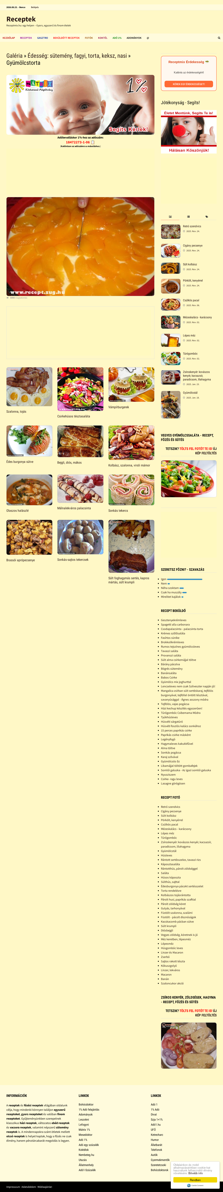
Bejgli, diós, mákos (69, 462)
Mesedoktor (85, 1134)
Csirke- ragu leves (172, 779)
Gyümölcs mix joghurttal (176, 682)
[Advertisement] (80, 171)
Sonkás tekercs (118, 511)
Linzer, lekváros (170, 970)
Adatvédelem (29, 1186)
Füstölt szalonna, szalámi (176, 913)
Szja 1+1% (157, 1119)
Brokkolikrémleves (172, 642)
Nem (164, 583)
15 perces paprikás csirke (176, 730)
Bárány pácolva (170, 664)
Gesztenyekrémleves (173, 620)
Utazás (83, 1160)
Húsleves (166, 855)
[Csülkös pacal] (171, 301)
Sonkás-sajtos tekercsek (72, 560)
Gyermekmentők (160, 1160)
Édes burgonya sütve (19, 462)
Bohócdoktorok (159, 1170)
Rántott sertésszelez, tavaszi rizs (181, 860)
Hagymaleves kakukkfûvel (177, 744)
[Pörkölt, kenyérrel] (171, 281)
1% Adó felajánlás (89, 1109)
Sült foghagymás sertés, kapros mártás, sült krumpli (128, 580)
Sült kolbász (190, 264)
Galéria (14, 55)
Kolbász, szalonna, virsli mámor (129, 465)
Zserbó (165, 957)
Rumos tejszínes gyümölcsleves (180, 646)
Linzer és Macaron (172, 952)
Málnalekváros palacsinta (74, 508)
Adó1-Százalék (87, 1170)
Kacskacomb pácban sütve (177, 921)
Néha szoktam (170, 588)
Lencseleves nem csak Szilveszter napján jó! (188, 686)
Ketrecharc (157, 1134)
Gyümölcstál (190, 392)
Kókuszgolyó (169, 966)
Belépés (35, 7)
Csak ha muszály (171, 592)
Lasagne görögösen (173, 783)
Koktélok (84, 1149)
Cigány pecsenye (192, 245)
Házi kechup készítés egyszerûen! (181, 708)
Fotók (89, 37)
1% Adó (155, 1109)
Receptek (21, 18)
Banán (165, 979)
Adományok (134, 37)
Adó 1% (117, 37)
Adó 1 (154, 1104)
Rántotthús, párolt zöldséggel (179, 868)
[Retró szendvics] (171, 227)
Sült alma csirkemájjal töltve (178, 660)
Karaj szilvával (169, 757)
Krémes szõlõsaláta (173, 633)
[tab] (170, 217)
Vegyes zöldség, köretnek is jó (179, 935)
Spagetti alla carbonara (175, 624)
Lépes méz (189, 335)
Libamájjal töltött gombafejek (179, 766)
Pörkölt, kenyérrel (193, 280)
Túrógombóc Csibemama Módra (180, 713)
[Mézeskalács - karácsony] (171, 318)
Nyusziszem (168, 774)
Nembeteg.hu (86, 1155)
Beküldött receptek (66, 37)
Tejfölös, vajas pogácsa (175, 704)
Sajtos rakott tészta (173, 961)
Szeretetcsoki (158, 1165)
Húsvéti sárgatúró (172, 721)
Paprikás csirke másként (176, 735)
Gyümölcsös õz (170, 761)
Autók (154, 1155)
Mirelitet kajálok (171, 597)
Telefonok (156, 1149)
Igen (164, 579)
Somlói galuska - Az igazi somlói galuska (186, 770)
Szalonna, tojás (16, 411)
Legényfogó (168, 739)
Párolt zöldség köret (173, 904)
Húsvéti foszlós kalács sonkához (181, 726)
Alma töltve (168, 748)
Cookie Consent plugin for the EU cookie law (195, 1185)
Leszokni (84, 1119)
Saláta (165, 873)
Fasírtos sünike (170, 638)
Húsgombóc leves (172, 948)
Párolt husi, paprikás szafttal (178, 899)
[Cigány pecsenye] (171, 246)
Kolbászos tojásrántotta (176, 895)
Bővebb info (195, 1173)
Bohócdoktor (86, 1104)
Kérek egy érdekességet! (189, 84)
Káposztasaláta (170, 864)
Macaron (166, 974)
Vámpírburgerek (118, 407)
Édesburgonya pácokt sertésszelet (182, 886)
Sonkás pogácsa (171, 752)
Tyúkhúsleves (169, 717)
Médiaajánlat (45, 1186)
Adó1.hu (156, 1124)
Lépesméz (167, 943)
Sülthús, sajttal (170, 882)
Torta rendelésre (171, 890)
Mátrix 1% (84, 1129)
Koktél (102, 37)
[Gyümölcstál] (171, 393)
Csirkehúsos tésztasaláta (73, 416)
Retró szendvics (192, 226)
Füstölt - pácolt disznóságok (178, 917)
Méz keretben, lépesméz (176, 939)
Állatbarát (156, 1145)
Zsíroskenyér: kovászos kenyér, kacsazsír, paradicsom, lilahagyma (197, 375)
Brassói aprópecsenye (20, 560)
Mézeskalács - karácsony (197, 317)
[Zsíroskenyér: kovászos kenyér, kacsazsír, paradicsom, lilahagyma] (171, 372)
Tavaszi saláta (169, 651)
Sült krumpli (168, 926)
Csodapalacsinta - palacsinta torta (182, 629)
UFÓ (153, 1129)
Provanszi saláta (171, 655)
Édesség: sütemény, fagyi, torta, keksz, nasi (77, 55)
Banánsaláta (168, 673)
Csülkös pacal (191, 300)
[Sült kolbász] (171, 265)
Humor (155, 1139)
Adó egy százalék (89, 1145)
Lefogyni (84, 1124)
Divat (154, 1114)
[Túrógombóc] (171, 354)
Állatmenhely (86, 1165)
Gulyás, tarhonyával (173, 908)
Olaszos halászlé (17, 511)
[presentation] (170, 217)
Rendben (195, 1180)
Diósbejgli (167, 930)
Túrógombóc (190, 353)
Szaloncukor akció (172, 983)
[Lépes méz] (171, 336)
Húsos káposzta (171, 877)
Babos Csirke (169, 677)
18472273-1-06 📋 (80, 142)
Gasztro (42, 37)
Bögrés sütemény (172, 668)
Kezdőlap (9, 37)
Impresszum (13, 1186)
